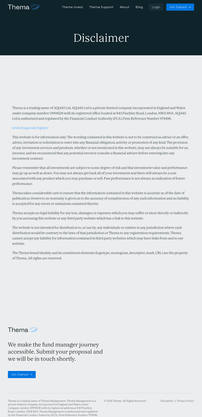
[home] (23, 7)
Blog (139, 7)
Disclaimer (167, 401)
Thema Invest (72, 7)
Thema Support (101, 7)
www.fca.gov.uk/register (30, 128)
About (124, 7)
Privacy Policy (185, 401)
